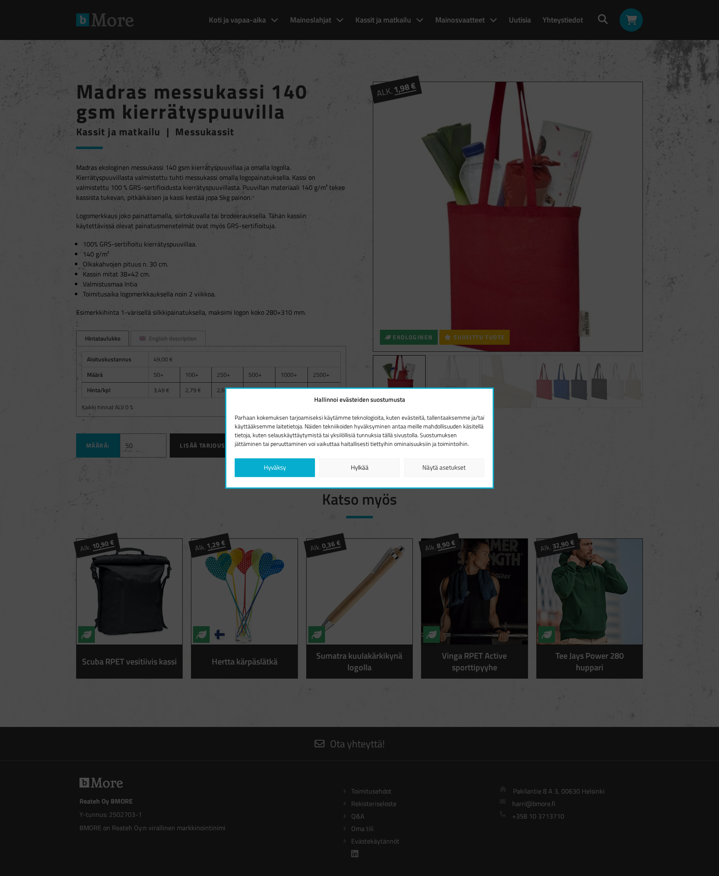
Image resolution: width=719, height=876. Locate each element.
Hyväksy (275, 467)
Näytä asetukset (444, 467)
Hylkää (360, 467)
